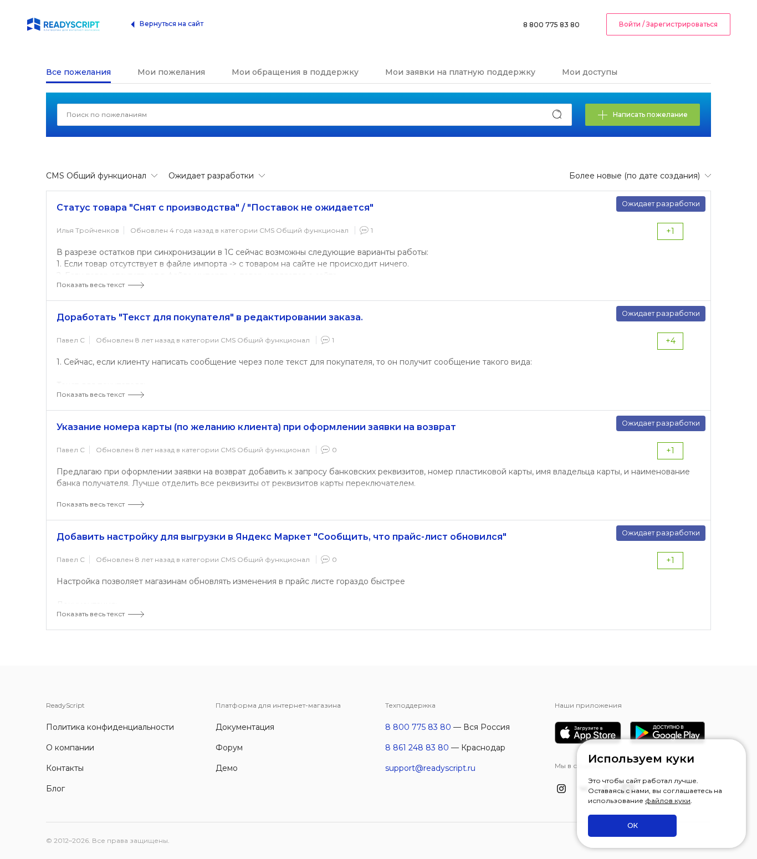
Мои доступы (589, 72)
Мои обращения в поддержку (295, 72)
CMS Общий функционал (304, 230)
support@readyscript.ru (430, 768)
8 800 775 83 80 (551, 25)
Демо (227, 768)
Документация (245, 727)
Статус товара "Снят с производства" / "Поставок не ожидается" (215, 207)
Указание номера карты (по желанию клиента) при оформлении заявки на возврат (256, 427)
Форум (229, 748)
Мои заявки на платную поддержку (460, 72)
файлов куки (667, 800)
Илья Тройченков (88, 230)
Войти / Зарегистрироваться (668, 24)
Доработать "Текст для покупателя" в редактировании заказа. (210, 317)
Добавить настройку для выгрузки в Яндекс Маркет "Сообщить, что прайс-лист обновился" (282, 536)
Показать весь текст (91, 284)
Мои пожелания (171, 72)
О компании (70, 748)
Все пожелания (78, 72)
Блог (55, 789)
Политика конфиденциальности (110, 727)
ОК (632, 825)
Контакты (65, 768)
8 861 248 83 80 (417, 748)
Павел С (71, 340)
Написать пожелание (650, 114)
